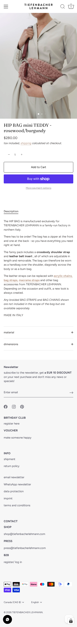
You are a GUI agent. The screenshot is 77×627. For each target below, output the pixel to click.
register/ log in (13, 562)
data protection (14, 491)
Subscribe (39, 328)
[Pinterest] (46, 340)
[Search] (62, 7)
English (35, 602)
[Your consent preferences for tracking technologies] (71, 621)
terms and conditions (17, 505)
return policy (11, 466)
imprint (8, 498)
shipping (26, 143)
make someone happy (17, 437)
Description (11, 211)
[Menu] (6, 6)
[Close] (72, 284)
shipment (9, 459)
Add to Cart (38, 167)
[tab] (13, 211)
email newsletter (14, 477)
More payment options (38, 187)
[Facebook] (32, 340)
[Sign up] (71, 392)
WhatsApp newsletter (17, 484)
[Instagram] (39, 340)
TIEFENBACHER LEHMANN (27, 612)
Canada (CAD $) (12, 602)
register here (11, 423)
